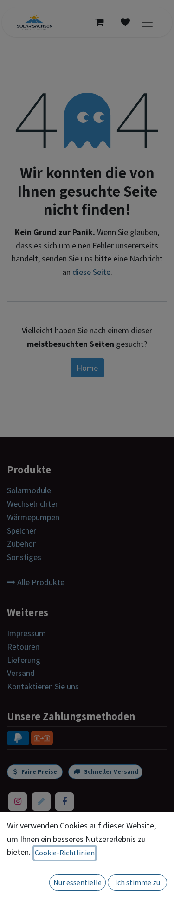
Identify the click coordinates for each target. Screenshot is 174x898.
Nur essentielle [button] (77, 882)
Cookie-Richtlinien (65, 852)
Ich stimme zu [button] (137, 882)
